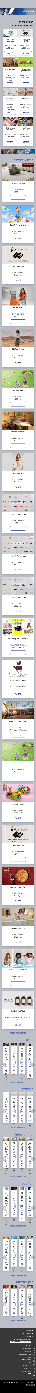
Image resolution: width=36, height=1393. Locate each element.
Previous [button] (4, 1065)
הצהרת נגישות (26, 1333)
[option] (6, 1058)
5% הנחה (10, 83)
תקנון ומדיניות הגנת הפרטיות (22, 1339)
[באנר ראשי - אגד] (18, 11)
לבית (29, 1374)
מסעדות (28, 1357)
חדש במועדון (27, 1348)
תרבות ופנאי (27, 1368)
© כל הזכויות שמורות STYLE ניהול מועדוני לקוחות (19, 1383)
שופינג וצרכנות (26, 1360)
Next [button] (33, 1065)
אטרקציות (28, 1351)
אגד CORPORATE (25, 1354)
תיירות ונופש (27, 1365)
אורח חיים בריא (26, 1371)
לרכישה (26, 53)
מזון (29, 1363)
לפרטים (6, 1157)
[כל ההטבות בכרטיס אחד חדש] (18, 151)
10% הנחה (30, 1063)
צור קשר (28, 1331)
